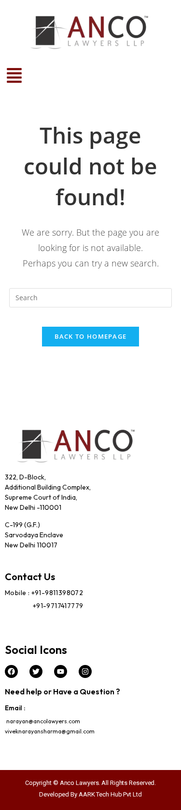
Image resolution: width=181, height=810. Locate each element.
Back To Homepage (91, 336)
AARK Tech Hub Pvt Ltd (110, 794)
